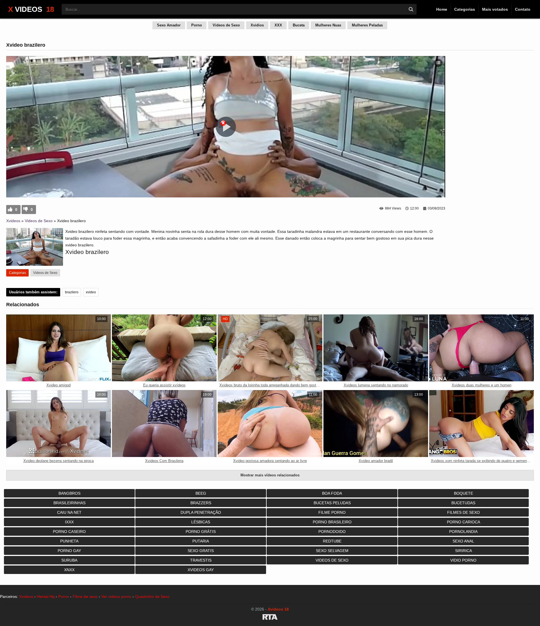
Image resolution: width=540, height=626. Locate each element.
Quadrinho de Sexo (152, 596)
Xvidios (257, 25)
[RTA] (270, 618)
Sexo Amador (169, 25)
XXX (278, 25)
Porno (196, 25)
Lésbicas (200, 522)
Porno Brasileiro (332, 522)
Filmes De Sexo (463, 512)
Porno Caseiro (69, 531)
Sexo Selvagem (332, 550)
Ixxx (69, 522)
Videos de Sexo (226, 25)
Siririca (463, 550)
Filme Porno (332, 512)
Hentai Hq (46, 596)
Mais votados (495, 9)
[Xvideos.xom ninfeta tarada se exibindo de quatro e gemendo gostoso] (481, 423)
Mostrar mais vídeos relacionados (270, 475)
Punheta (69, 541)
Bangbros (69, 493)
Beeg (200, 493)
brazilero (71, 292)
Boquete (463, 493)
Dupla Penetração (201, 512)
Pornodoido (332, 531)
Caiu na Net (69, 512)
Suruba (69, 560)
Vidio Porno (463, 560)
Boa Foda (332, 493)
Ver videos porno (116, 596)
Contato (522, 9)
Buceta (299, 25)
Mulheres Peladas (367, 25)
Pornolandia (463, 531)
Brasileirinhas (69, 503)
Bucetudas (463, 503)
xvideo (91, 292)
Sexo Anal (463, 541)
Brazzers (200, 503)
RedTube (332, 541)
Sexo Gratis (201, 550)
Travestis (201, 560)
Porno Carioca (463, 522)
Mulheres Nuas (328, 25)
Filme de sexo (85, 596)
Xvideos (13, 221)
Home (441, 9)
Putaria (200, 541)
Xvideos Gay (201, 570)
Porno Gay (69, 550)
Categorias (464, 9)
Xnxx (69, 570)
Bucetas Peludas (332, 503)
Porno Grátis (201, 531)
